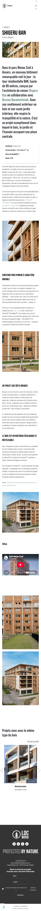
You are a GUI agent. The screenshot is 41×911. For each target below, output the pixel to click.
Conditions (14, 908)
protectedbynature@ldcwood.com (20, 863)
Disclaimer (20, 908)
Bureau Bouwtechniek (15, 100)
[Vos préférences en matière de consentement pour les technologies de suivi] (4, 907)
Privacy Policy (26, 908)
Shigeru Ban (17, 146)
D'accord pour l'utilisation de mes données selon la (20, 889)
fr (36, 1)
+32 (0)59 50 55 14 (20, 861)
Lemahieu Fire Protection (9, 206)
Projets (7, 27)
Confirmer (20, 895)
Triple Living (16, 311)
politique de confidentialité (33, 889)
